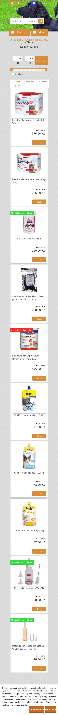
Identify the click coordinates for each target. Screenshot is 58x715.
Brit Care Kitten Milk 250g (29, 239)
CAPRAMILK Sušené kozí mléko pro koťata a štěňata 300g (28, 298)
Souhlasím (50, 709)
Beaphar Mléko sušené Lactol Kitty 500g (28, 121)
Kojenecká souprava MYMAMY (29, 588)
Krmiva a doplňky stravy (36, 40)
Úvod (12, 40)
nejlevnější (30, 82)
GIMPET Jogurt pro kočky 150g (29, 415)
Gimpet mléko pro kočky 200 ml (29, 473)
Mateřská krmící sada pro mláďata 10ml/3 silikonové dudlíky (28, 647)
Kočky (20, 40)
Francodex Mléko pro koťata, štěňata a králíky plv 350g (26, 357)
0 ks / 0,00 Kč (42, 3)
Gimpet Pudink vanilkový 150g (29, 530)
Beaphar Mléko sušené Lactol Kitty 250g (28, 181)
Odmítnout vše (36, 709)
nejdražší (43, 82)
